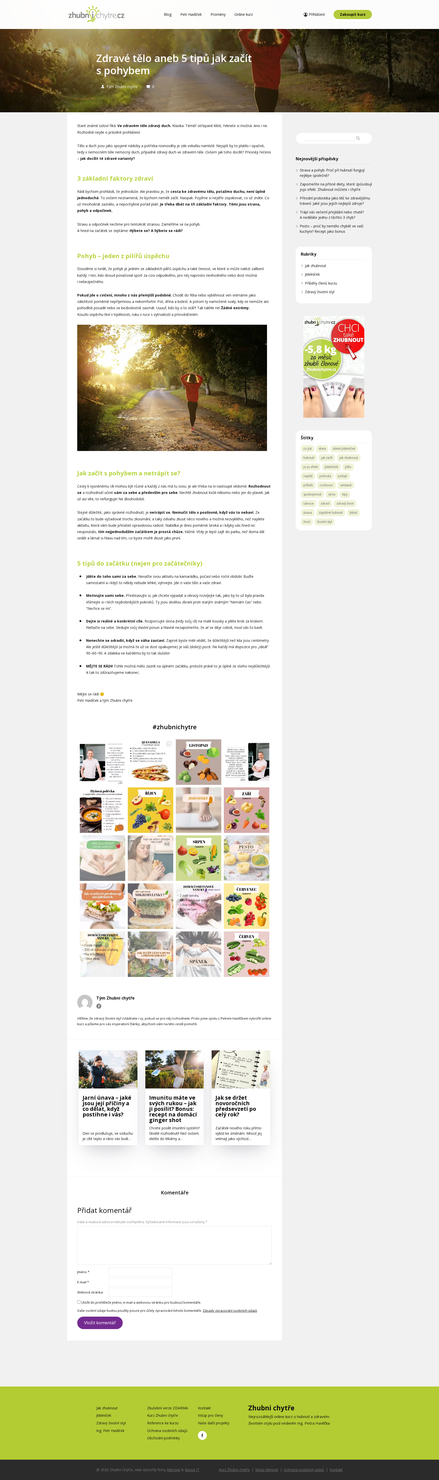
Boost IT (192, 1469)
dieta (322, 448)
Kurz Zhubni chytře (162, 1415)
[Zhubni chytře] (96, 14)
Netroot (173, 1469)
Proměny (218, 14)
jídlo (348, 467)
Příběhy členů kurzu (321, 283)
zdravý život (345, 503)
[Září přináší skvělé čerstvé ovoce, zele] (246, 810)
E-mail (83, 1282)
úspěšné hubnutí (331, 512)
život (306, 522)
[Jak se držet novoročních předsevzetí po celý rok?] (241, 1071)
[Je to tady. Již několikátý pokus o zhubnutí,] (198, 810)
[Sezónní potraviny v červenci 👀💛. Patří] (246, 906)
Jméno (83, 1272)
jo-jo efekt (310, 467)
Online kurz (243, 14)
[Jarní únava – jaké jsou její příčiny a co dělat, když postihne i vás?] (108, 1071)
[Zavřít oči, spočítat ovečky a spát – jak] (198, 954)
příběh (308, 485)
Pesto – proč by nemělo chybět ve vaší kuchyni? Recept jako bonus (331, 229)
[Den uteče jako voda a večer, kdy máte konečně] (150, 858)
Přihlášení (317, 14)
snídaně (346, 485)
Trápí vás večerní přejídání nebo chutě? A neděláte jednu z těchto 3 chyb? (332, 215)
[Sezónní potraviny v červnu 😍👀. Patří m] (246, 954)
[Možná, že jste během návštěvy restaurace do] (150, 906)
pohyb (342, 476)
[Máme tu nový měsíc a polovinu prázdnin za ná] (198, 858)
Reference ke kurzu (163, 1423)
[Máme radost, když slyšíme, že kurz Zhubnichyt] (246, 762)
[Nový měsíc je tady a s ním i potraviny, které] (150, 810)
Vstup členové (266, 1469)
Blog (167, 14)
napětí (307, 476)
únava (307, 512)
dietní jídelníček (344, 448)
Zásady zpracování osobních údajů (230, 1310)
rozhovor (326, 485)
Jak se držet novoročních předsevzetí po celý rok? (235, 1106)
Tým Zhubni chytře (121, 86)
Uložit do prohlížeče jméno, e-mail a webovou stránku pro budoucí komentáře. (141, 1302)
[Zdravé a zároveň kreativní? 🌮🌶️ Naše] (150, 762)
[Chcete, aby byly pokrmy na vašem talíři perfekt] (246, 858)
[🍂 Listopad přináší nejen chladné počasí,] (198, 762)
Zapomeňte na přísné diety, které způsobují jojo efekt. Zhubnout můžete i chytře (336, 187)
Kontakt (204, 1408)
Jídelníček (312, 274)
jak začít (327, 458)
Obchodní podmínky (163, 1438)
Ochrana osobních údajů (167, 1430)
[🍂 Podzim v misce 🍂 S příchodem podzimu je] (102, 810)
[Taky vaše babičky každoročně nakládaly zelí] (102, 858)
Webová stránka (90, 1292)
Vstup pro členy (210, 1415)
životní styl (324, 522)
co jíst (307, 448)
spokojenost (312, 494)
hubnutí (308, 458)
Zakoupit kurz (353, 14)
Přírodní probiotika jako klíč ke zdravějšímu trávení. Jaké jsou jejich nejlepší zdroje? (335, 201)
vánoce (308, 503)
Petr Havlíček (191, 14)
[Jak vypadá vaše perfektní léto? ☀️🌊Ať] (150, 954)
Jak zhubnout (315, 265)
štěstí (353, 512)
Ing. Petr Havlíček (110, 1430)
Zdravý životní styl (319, 291)
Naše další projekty (213, 1423)
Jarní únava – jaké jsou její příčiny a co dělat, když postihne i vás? (107, 1106)
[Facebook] (98, 1006)
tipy (345, 494)
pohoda (325, 476)
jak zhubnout (348, 458)
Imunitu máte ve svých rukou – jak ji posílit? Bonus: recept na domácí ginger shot (173, 1109)
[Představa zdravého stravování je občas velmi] (102, 906)
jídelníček (331, 467)
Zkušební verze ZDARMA (167, 1408)
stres (331, 494)
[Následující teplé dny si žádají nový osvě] (198, 906)
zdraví (325, 503)
